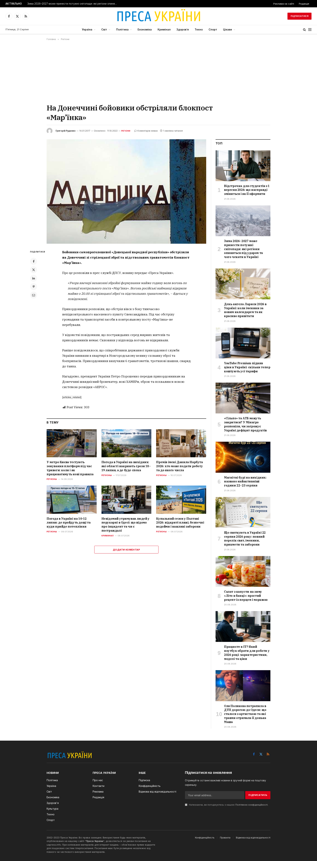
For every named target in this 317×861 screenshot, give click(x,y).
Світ (104, 29)
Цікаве (227, 29)
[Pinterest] (33, 286)
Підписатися (299, 16)
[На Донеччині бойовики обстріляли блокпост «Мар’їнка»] (126, 191)
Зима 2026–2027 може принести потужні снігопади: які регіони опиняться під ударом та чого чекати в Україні (73, 3)
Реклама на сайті (283, 3)
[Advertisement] (158, 71)
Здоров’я (182, 29)
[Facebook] (33, 261)
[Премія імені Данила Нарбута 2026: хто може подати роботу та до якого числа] (181, 443)
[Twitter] (33, 269)
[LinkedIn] (33, 278)
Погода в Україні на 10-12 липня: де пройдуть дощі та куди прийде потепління (69, 522)
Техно (199, 29)
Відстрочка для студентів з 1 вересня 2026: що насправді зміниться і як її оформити (247, 190)
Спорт (213, 29)
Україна (87, 29)
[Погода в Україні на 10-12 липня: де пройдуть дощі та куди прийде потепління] (72, 500)
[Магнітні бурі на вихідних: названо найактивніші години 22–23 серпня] (243, 457)
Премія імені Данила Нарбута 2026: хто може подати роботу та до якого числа (179, 466)
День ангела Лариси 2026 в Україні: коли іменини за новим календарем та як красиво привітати (245, 310)
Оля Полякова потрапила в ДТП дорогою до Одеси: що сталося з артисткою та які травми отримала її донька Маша (245, 714)
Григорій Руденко (66, 130)
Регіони (125, 131)
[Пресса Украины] (158, 16)
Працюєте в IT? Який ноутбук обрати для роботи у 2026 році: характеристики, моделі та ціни (246, 652)
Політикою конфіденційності (251, 804)
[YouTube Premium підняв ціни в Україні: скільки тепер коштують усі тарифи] (243, 343)
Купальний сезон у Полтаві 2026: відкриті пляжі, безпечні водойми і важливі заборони (180, 522)
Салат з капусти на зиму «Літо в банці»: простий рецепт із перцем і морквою (246, 596)
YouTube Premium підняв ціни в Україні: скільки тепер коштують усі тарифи (247, 367)
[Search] (304, 30)
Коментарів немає (147, 130)
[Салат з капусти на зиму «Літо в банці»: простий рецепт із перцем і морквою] (243, 571)
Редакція (304, 3)
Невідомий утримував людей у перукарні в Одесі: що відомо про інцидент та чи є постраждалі (125, 524)
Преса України (94, 841)
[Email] (33, 295)
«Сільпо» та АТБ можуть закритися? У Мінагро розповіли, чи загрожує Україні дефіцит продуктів (245, 424)
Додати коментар (126, 549)
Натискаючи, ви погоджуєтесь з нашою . (228, 804)
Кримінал (164, 29)
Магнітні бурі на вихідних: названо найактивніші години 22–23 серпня (245, 481)
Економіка (145, 29)
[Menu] (309, 30)
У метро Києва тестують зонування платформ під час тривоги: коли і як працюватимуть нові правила (70, 468)
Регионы (52, 479)
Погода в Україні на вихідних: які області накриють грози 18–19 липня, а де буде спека (126, 466)
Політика (122, 29)
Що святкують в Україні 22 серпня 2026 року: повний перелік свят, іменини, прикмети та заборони (245, 538)
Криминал (107, 535)
